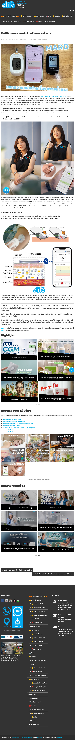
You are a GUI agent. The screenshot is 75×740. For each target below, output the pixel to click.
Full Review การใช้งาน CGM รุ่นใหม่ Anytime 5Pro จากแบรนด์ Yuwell (19, 378)
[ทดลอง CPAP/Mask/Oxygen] (62, 441)
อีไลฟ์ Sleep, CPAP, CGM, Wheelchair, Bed (21, 737)
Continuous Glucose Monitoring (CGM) (53, 96)
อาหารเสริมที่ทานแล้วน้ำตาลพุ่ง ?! (19, 400)
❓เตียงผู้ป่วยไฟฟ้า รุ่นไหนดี (39, 687)
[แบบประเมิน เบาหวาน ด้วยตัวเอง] (62, 455)
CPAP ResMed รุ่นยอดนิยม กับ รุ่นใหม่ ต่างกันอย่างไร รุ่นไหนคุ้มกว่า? (19, 549)
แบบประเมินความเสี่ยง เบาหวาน (12, 426)
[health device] (37, 39)
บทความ (24, 39)
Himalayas (39, 737)
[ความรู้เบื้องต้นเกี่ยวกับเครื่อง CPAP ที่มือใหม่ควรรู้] (19, 500)
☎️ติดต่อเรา (39, 21)
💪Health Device (37, 634)
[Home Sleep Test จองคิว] (37, 441)
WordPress (59, 737)
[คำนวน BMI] (13, 455)
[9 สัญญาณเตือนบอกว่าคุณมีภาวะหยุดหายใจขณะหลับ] (19, 521)
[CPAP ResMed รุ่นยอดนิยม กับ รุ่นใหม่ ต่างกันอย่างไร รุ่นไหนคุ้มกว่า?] (19, 542)
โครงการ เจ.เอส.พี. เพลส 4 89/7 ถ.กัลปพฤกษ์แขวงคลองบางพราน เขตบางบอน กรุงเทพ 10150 (65, 606)
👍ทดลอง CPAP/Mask (38, 611)
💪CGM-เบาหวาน (39, 16)
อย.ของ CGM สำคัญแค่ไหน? (19, 358)
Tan (17, 39)
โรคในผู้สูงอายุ (45, 39)
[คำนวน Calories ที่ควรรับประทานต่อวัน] (37, 455)
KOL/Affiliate (16, 21)
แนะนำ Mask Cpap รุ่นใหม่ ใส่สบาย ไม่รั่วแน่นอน (17, 570)
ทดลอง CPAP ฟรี (8, 432)
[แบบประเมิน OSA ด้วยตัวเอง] (13, 441)
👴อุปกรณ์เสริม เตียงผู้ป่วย (39, 683)
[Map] (6, 622)
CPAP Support (36, 626)
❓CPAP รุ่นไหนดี (36, 623)
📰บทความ (6, 21)
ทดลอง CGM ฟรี (8, 430)
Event (33, 721)
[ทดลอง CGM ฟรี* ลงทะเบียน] (13, 469)
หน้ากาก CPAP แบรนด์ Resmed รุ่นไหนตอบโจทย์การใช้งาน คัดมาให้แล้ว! (56, 528)
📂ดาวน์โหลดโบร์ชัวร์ (37, 713)
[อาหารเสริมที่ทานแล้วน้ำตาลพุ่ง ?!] (19, 391)
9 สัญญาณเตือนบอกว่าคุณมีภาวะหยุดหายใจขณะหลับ (19, 529)
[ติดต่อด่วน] (6, 611)
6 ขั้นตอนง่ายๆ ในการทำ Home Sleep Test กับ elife (56, 550)
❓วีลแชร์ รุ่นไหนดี (36, 672)
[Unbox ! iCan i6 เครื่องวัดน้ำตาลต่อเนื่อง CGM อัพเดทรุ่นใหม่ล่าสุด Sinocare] (57, 391)
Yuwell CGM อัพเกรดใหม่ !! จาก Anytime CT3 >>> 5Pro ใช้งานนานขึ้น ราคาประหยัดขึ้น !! (56, 378)
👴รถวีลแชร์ (56, 16)
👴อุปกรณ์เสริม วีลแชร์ (38, 668)
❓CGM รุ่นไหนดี (36, 649)
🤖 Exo (48, 16)
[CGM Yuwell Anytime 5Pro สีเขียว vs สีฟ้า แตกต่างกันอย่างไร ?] (56, 349)
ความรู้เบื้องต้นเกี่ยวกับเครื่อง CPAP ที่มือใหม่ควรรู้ (19, 508)
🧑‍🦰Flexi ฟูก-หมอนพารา (38, 690)
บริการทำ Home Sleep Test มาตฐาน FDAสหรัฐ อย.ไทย (19, 428)
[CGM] (30, 39)
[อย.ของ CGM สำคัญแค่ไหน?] (19, 349)
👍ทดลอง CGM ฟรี (37, 641)
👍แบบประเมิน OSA (37, 604)
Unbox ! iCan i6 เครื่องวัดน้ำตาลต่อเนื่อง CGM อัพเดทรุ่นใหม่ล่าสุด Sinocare (57, 399)
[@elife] (17, 611)
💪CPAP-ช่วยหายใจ (26, 16)
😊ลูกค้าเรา (34, 717)
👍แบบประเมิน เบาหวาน (38, 638)
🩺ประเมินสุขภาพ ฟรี (28, 21)
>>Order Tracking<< (37, 709)
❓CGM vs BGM (36, 645)
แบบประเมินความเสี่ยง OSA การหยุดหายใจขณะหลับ (18, 424)
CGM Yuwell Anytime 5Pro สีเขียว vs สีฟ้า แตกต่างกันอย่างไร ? (55, 357)
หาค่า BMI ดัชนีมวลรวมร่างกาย (12, 419)
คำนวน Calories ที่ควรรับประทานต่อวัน (14, 421)
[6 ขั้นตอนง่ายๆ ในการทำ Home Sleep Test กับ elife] (56, 542)
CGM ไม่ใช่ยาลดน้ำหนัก (56, 508)
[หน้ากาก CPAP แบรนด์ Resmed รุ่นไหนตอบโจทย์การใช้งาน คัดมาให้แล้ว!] (56, 521)
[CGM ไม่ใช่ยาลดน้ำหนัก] (56, 500)
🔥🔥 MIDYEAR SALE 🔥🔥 (10, 16)
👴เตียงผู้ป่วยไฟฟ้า (67, 16)
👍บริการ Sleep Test (38, 608)
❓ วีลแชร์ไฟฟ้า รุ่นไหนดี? (38, 675)
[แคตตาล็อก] (17, 622)
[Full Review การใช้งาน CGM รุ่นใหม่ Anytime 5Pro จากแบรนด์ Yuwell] (19, 370)
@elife (64, 635)
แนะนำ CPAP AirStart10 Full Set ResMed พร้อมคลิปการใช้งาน (53, 574)
